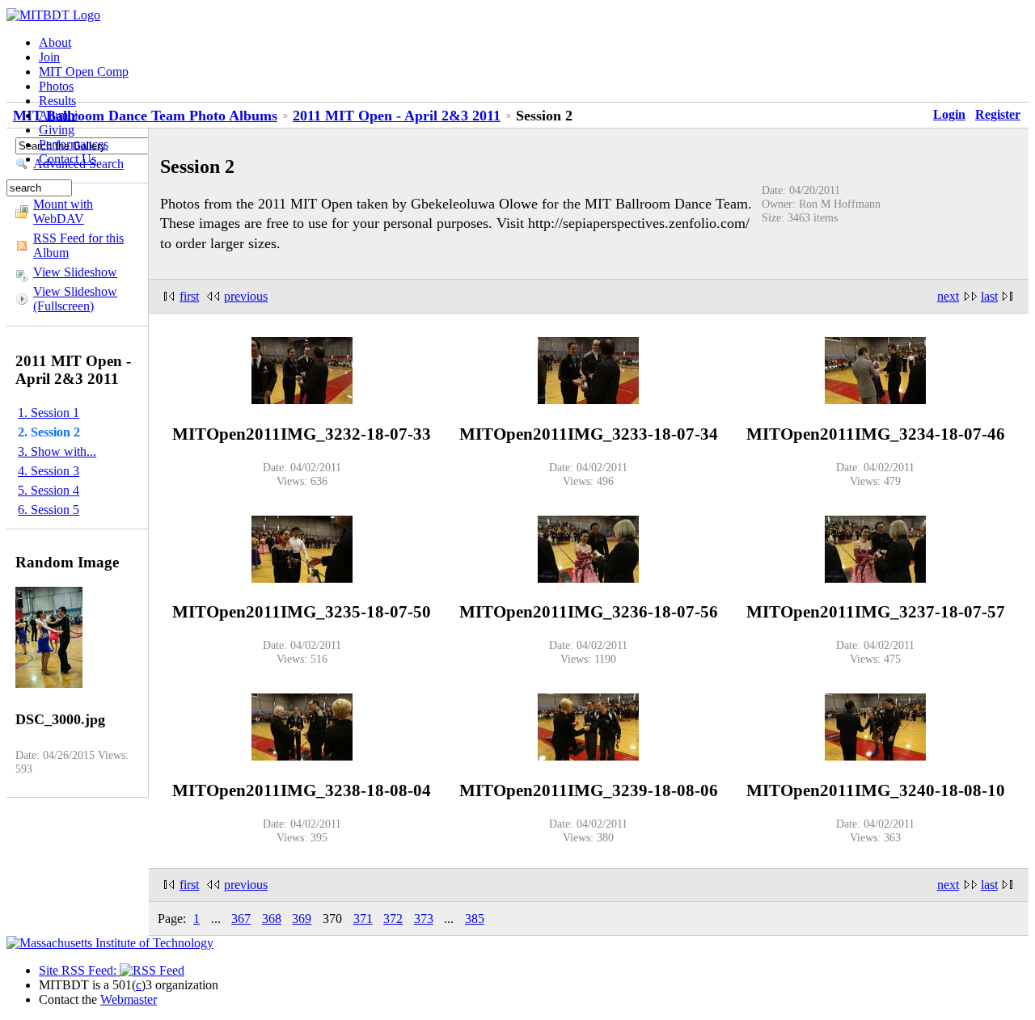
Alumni (58, 115)
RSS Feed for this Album (78, 245)
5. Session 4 (48, 490)
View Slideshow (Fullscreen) (75, 299)
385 (474, 918)
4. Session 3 (48, 471)
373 (423, 918)
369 (301, 918)
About (55, 42)
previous (246, 296)
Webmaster (128, 999)
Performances (73, 144)
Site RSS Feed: (79, 970)
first (189, 296)
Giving (56, 130)
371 (363, 918)
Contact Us (67, 159)
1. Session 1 (48, 412)
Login (949, 114)
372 (393, 918)
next (948, 296)
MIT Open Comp (84, 71)
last (989, 296)
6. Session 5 (48, 509)
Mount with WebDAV (63, 211)
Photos (56, 86)
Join (49, 57)
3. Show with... (57, 451)
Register (997, 114)
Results (57, 100)
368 (271, 918)
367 (241, 918)
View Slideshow (75, 272)
